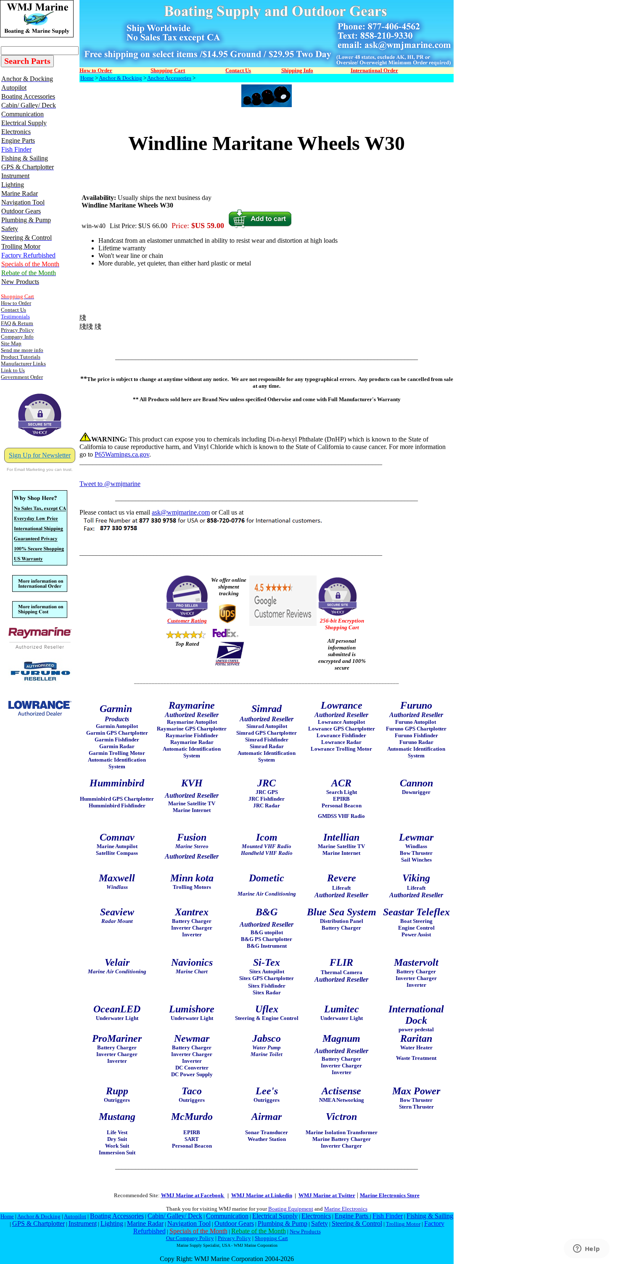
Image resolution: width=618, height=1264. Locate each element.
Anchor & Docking (120, 78)
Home (87, 78)
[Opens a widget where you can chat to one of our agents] (586, 1249)
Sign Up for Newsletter (40, 455)
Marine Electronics (345, 1209)
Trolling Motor (403, 1224)
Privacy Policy (234, 1238)
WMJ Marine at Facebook (193, 1195)
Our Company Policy (190, 1238)
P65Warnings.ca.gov (122, 454)
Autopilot (75, 1216)
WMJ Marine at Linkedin (261, 1195)
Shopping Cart (271, 1238)
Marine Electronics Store (390, 1195)
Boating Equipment (290, 1209)
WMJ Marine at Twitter (326, 1195)
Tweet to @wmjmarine (109, 483)
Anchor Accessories (169, 78)
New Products (305, 1231)
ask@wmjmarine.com (181, 512)
